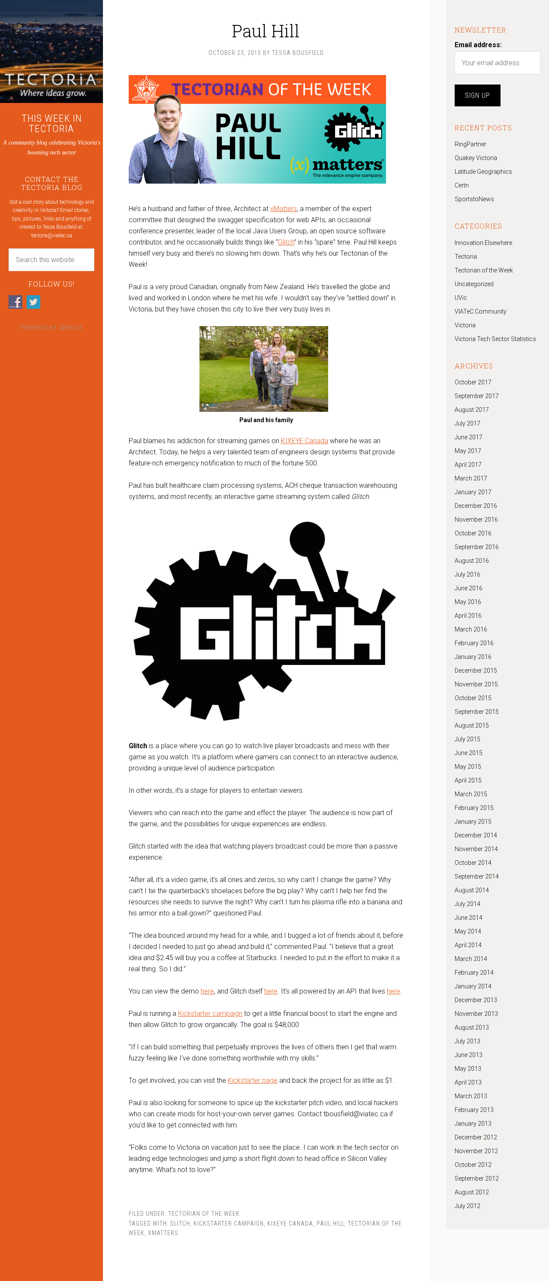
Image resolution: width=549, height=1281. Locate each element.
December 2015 (476, 670)
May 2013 (468, 1068)
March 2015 (471, 794)
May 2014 (468, 931)
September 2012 (477, 1178)
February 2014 (474, 972)
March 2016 (471, 629)
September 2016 (477, 547)
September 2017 (477, 396)
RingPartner (470, 144)
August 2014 (472, 890)
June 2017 (469, 437)
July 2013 (467, 1041)
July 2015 (467, 739)
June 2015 (469, 752)
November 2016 (476, 519)
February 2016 (474, 643)
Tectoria (466, 256)
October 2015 (473, 698)
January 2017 (473, 492)
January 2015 (473, 821)
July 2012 (467, 1205)
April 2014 (468, 945)
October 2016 (473, 533)
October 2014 (473, 862)
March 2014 (471, 958)
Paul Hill (330, 1223)
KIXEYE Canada (304, 441)
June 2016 (469, 588)
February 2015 (474, 807)
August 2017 (472, 409)
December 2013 (476, 1000)
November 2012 (476, 1151)
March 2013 (471, 1096)
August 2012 (472, 1192)
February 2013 (474, 1109)
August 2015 (472, 725)
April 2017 (468, 464)
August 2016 (472, 560)
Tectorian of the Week (204, 1213)
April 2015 (468, 780)
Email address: (478, 45)
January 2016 (473, 656)
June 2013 (469, 1054)
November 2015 (476, 684)
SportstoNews (474, 199)
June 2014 (469, 917)
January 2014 (473, 986)
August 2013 (472, 1027)
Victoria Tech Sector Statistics (495, 338)
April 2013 (468, 1082)
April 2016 (468, 615)
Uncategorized (474, 284)
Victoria (465, 325)
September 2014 (477, 876)
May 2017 (468, 450)
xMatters (283, 209)
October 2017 (473, 382)
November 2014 (476, 849)
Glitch (286, 242)
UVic (461, 297)
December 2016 (476, 505)
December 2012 (476, 1137)
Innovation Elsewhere (483, 242)
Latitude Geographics (483, 171)
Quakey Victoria (476, 157)
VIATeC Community (481, 311)
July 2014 (467, 903)
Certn (462, 185)
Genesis (71, 327)
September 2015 (477, 711)
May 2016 (468, 601)
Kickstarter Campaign (228, 1223)
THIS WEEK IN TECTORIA (51, 123)
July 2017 (467, 423)
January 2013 (473, 1123)
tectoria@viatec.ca (51, 236)
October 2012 (473, 1164)
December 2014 (476, 835)
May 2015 (468, 766)
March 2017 (471, 478)
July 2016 (467, 574)
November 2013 (476, 1013)
